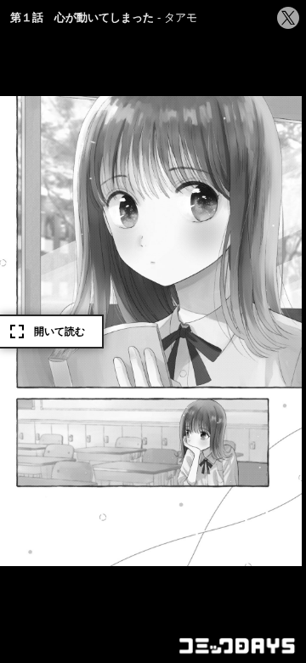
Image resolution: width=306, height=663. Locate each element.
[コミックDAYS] (238, 646)
